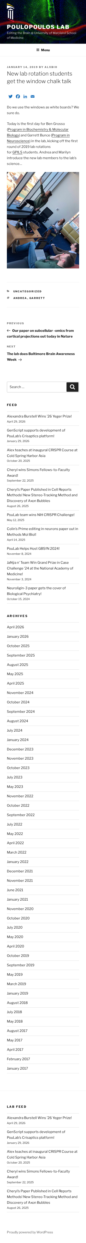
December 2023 (20, 749)
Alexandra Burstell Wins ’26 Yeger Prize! (39, 416)
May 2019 (15, 974)
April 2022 (15, 843)
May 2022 (15, 834)
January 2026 (18, 636)
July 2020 (14, 927)
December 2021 (20, 871)
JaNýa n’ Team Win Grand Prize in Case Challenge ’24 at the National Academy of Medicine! (40, 568)
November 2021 (20, 881)
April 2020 (15, 946)
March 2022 (16, 852)
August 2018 (17, 1003)
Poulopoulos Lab (38, 27)
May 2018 (15, 1021)
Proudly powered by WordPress (30, 1232)
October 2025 (18, 646)
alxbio (51, 67)
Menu (45, 50)
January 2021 (17, 899)
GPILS (17, 152)
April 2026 (15, 627)
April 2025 (15, 683)
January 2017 (17, 1068)
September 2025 (21, 655)
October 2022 (18, 805)
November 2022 (20, 796)
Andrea (20, 298)
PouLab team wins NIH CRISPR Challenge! (41, 515)
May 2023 (15, 787)
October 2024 (18, 702)
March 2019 (16, 984)
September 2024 (21, 712)
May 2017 (14, 1040)
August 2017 (17, 1031)
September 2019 (20, 965)
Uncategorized (27, 291)
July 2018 (14, 1012)
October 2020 (18, 918)
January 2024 (18, 740)
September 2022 (21, 815)
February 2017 (18, 1059)
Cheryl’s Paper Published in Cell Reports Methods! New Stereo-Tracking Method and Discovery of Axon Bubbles (42, 495)
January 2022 (17, 862)
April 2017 (15, 1050)
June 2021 (15, 890)
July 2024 (14, 730)
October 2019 (18, 956)
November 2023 (20, 758)
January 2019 (17, 993)
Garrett (37, 298)
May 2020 (15, 937)
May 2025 (15, 674)
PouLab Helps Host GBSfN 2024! (33, 549)
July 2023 (14, 777)
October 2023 (18, 768)
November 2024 (20, 693)
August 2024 (17, 721)
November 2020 (20, 909)
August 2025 (17, 665)
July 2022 (14, 824)
